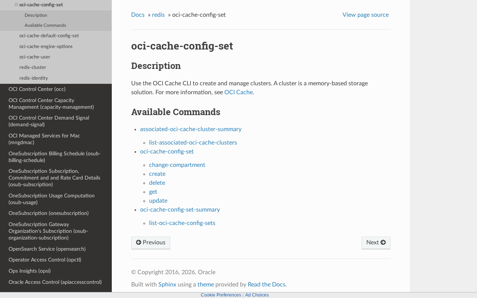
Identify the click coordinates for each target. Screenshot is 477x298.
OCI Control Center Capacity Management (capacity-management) (51, 104)
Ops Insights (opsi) (30, 271)
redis (158, 15)
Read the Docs (266, 285)
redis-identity (33, 78)
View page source (365, 15)
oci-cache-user (34, 57)
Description (36, 15)
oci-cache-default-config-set (49, 36)
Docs (138, 15)
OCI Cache (238, 92)
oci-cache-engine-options (46, 46)
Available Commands (45, 25)
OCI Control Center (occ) (37, 89)
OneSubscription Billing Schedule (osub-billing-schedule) (55, 157)
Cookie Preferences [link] (221, 295)
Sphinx (167, 285)
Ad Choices (257, 295)
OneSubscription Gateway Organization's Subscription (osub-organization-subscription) (48, 231)
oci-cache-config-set (41, 5)
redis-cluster (32, 67)
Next (373, 242)
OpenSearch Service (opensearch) (47, 249)
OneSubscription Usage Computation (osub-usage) (52, 199)
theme (206, 285)
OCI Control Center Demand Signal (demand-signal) (49, 121)
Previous (153, 242)
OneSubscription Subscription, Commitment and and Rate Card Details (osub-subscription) (54, 177)
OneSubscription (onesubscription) (49, 213)
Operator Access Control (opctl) (45, 260)
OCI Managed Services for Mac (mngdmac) (44, 139)
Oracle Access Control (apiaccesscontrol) (55, 282)
